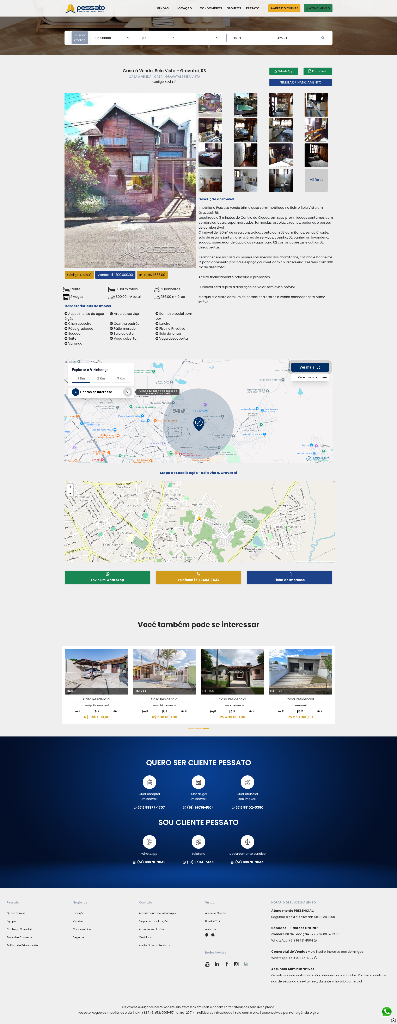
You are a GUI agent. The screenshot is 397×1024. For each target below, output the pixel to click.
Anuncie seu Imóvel (152, 929)
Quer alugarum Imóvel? (198, 796)
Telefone (198, 853)
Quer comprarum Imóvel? (149, 796)
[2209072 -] (281, 180)
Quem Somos (16, 913)
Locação (185, 8)
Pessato (253, 8)
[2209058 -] (210, 104)
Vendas (163, 8)
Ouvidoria (145, 937)
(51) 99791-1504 (301, 940)
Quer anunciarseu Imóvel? (247, 796)
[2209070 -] (210, 180)
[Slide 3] (206, 728)
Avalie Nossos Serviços (154, 945)
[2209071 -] (245, 180)
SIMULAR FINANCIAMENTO (301, 82)
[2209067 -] (245, 154)
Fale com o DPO (247, 1012)
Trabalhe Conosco (19, 937)
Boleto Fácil (212, 921)
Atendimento (319, 8)
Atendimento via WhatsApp (157, 913)
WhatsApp (149, 853)
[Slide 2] (198, 728)
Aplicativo (211, 929)
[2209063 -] (245, 129)
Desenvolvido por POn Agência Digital (290, 1012)
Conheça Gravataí (19, 929)
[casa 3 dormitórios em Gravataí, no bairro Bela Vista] (130, 180)
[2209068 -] (281, 154)
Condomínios (211, 8)
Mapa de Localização (153, 921)
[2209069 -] (316, 154)
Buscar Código (80, 38)
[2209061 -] (316, 104)
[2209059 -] (245, 104)
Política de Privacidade (22, 945)
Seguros (234, 8)
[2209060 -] (281, 104)
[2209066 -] (210, 154)
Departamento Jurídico (248, 853)
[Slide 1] (191, 728)
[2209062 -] (210, 129)
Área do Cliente (285, 8)
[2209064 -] (281, 129)
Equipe (11, 921)
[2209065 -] (316, 129)
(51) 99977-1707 (301, 958)
